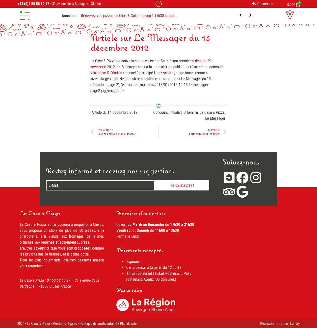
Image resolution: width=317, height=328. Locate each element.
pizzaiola (164, 72)
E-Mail (50, 178)
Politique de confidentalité (98, 323)
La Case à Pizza (212, 112)
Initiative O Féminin (107, 72)
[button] (25, 15)
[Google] (242, 192)
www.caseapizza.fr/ (87, 286)
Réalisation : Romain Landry (280, 323)
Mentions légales (65, 323)
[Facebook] (242, 177)
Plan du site (128, 323)
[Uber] (229, 177)
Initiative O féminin (184, 112)
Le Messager (215, 118)
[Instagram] (256, 177)
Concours (160, 112)
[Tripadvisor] (229, 192)
